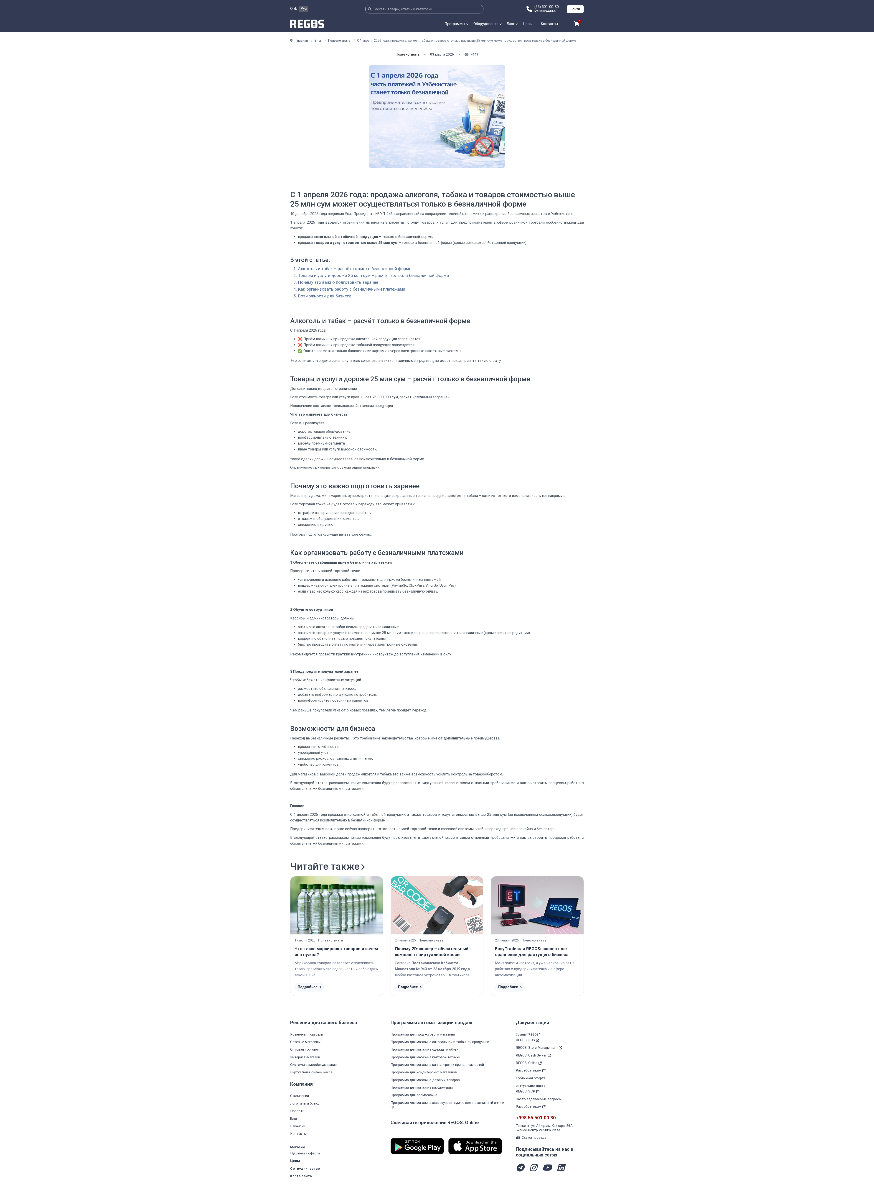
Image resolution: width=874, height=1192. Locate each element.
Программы (455, 24)
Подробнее (308, 987)
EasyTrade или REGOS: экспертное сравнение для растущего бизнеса (532, 951)
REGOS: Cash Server (531, 1055)
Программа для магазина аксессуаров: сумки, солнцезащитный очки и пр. (447, 1105)
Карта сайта (301, 1176)
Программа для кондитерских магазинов (424, 1072)
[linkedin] (560, 1168)
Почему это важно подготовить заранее (338, 282)
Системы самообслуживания (313, 1065)
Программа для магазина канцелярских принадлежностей (437, 1065)
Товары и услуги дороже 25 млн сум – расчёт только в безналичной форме (373, 275)
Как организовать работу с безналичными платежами (351, 289)
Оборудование (485, 24)
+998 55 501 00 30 (536, 1117)
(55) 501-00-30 (546, 7)
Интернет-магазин (305, 1057)
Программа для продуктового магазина (423, 1034)
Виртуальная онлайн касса (311, 1072)
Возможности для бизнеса (324, 296)
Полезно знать (408, 54)
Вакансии (297, 1126)
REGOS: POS (525, 1040)
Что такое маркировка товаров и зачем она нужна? (336, 951)
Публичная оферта (305, 1153)
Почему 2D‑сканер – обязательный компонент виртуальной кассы (431, 951)
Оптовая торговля (305, 1049)
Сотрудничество (305, 1168)
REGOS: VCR (525, 1091)
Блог (511, 24)
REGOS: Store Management (537, 1048)
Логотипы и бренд (305, 1103)
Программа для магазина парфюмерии (422, 1087)
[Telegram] (520, 1168)
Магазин (297, 1147)
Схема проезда (534, 1138)
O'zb (293, 8)
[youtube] (546, 1168)
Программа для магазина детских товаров (425, 1080)
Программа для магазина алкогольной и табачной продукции (440, 1042)
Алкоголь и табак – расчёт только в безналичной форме (354, 268)
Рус (303, 8)
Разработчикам (528, 1070)
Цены (528, 24)
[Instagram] (533, 1168)
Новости (297, 1111)
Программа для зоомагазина (414, 1095)
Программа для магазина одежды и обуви (424, 1049)
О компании (299, 1096)
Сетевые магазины (305, 1042)
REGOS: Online (526, 1063)
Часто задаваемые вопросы (538, 1099)
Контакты (549, 24)
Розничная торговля (306, 1034)
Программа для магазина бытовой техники (425, 1057)
